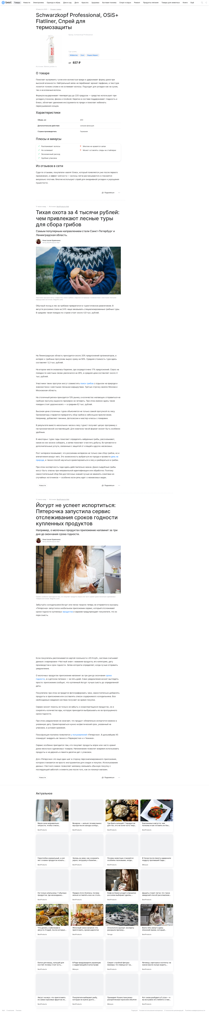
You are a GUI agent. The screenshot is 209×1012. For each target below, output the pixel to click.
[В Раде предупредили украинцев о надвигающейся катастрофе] (87, 955)
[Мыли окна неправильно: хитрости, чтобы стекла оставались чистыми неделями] (52, 816)
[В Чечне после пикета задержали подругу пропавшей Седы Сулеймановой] (156, 850)
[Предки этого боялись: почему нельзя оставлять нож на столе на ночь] (87, 885)
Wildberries (74, 55)
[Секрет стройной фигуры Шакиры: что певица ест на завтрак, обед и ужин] (122, 955)
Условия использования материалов (151, 1010)
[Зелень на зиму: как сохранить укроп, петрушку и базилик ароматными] (87, 850)
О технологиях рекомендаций (173, 1010)
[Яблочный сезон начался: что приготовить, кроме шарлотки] (87, 920)
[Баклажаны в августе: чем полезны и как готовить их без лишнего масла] (156, 816)
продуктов (68, 612)
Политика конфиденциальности (195, 1010)
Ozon (82, 55)
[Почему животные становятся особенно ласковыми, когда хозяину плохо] (122, 850)
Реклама (18, 1010)
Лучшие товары (55, 9)
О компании (10, 1010)
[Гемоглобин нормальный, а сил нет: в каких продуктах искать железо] (52, 850)
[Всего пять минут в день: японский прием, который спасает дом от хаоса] (156, 920)
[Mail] (3, 2)
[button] (78, 271)
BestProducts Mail (63, 206)
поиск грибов (86, 383)
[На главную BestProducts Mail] (8, 2)
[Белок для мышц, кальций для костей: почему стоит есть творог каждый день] (52, 955)
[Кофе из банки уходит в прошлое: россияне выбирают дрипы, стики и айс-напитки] (122, 885)
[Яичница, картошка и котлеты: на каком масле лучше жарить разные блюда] (156, 955)
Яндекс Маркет (92, 55)
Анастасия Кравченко (51, 240)
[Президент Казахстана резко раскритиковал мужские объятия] (122, 990)
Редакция (134, 1010)
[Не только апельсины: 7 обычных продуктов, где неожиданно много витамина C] (52, 885)
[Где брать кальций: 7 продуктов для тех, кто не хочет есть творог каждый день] (122, 816)
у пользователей (79, 735)
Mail (3, 1010)
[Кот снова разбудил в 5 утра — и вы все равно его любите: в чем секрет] (156, 990)
